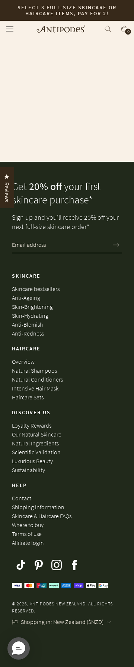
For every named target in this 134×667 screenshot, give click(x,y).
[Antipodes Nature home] (61, 29)
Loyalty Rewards (31, 425)
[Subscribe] (116, 245)
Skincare (26, 275)
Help (19, 485)
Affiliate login (28, 542)
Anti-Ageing (26, 297)
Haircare (26, 348)
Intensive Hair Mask (35, 388)
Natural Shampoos (34, 370)
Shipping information (38, 507)
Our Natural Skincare (36, 434)
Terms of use (27, 533)
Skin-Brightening (32, 306)
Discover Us (31, 412)
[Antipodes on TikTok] (21, 565)
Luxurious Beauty (32, 461)
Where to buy (28, 525)
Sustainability (28, 470)
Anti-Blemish (27, 324)
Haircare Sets (28, 397)
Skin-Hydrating (30, 315)
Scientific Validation (36, 452)
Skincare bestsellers (36, 288)
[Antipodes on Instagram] (57, 565)
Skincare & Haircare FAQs (41, 516)
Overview (23, 361)
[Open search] (108, 29)
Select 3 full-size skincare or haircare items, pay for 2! (67, 10)
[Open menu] (12, 29)
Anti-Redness (28, 333)
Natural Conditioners (37, 379)
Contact (21, 498)
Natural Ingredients (35, 443)
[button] (18, 648)
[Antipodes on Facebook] (74, 565)
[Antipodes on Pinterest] (39, 565)
